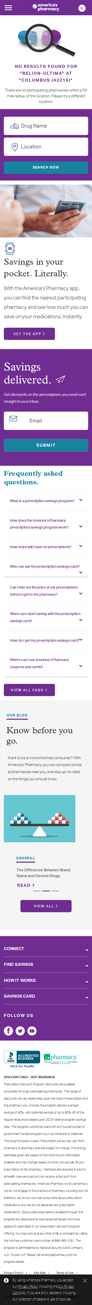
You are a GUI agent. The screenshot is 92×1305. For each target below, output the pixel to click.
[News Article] (39, 818)
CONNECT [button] (14, 949)
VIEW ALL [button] (44, 906)
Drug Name (34, 125)
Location (31, 145)
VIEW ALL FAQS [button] (27, 690)
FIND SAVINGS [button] (18, 964)
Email (35, 420)
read (24, 885)
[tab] (46, 501)
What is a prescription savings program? (42, 501)
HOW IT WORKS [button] (20, 980)
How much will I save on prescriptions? (40, 547)
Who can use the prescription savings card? (44, 566)
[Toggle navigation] (8, 9)
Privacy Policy (28, 1286)
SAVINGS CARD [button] (19, 996)
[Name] (8, 1031)
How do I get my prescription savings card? (44, 640)
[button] (10, 846)
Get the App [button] (27, 334)
